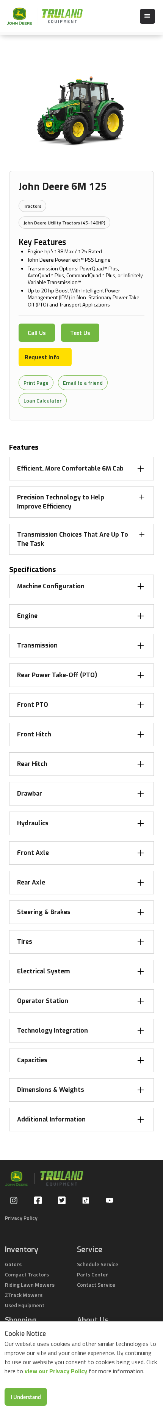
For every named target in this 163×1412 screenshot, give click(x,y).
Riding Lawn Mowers (30, 1285)
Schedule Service (97, 1264)
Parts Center (92, 1274)
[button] (147, 16)
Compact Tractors (27, 1274)
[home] (41, 16)
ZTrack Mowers (23, 1295)
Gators (13, 1264)
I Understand (26, 1397)
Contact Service (96, 1285)
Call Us (37, 332)
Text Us (80, 332)
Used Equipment (24, 1305)
